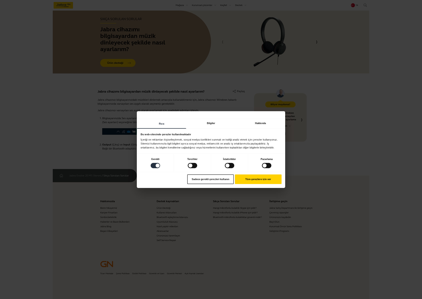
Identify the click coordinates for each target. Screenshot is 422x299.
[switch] (192, 165)
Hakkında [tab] (260, 123)
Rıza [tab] (161, 123)
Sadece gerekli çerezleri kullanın (210, 179)
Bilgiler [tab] (211, 123)
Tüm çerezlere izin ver (258, 179)
